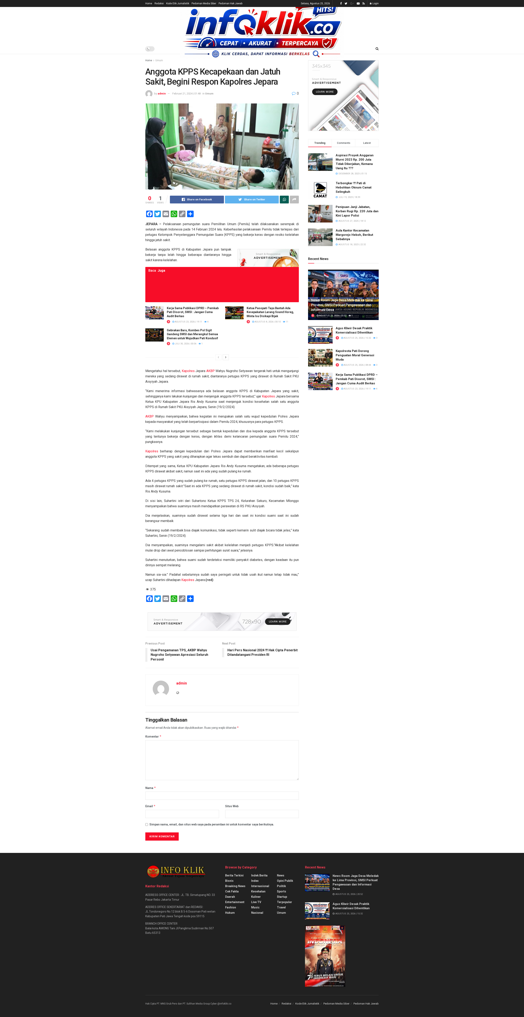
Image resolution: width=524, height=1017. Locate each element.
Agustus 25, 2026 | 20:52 (332, 315)
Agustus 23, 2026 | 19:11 (188, 321)
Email (150, 806)
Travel (281, 907)
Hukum (230, 912)
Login (375, 3)
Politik (281, 886)
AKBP (210, 371)
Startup (282, 896)
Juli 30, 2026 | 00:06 (185, 343)
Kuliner (256, 896)
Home (148, 3)
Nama (150, 788)
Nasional (257, 912)
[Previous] (218, 357)
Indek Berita (259, 875)
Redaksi (159, 3)
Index (255, 880)
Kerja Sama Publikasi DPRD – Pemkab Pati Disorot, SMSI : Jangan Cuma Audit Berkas (193, 312)
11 (286, 321)
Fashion (230, 907)
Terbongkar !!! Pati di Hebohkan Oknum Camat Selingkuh (354, 187)
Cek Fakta (232, 891)
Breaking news (235, 886)
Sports (281, 891)
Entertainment (234, 902)
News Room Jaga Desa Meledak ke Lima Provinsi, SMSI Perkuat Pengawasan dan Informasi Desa (342, 305)
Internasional (260, 886)
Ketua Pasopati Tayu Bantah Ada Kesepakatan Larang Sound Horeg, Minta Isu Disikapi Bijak (270, 312)
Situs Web (231, 806)
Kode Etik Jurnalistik (177, 3)
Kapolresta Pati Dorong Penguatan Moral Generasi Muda (355, 355)
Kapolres (188, 371)
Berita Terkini (234, 875)
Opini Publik (285, 880)
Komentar (153, 736)
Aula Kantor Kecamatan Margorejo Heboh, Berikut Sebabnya (354, 235)
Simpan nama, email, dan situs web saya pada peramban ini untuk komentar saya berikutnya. (211, 824)
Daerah (230, 896)
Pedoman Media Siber (204, 3)
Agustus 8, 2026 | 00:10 (267, 321)
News (280, 875)
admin (162, 93)
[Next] (226, 357)
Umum (159, 60)
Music (255, 907)
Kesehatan (258, 891)
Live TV (256, 902)
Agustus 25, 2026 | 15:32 (357, 338)
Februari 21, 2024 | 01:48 (186, 93)
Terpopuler (284, 902)
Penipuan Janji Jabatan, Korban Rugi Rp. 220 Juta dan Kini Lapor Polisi (357, 211)
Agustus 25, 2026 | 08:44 (357, 365)
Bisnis (229, 880)
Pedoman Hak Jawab (230, 3)
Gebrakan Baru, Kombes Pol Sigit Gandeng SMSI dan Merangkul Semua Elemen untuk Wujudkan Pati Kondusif (192, 334)
